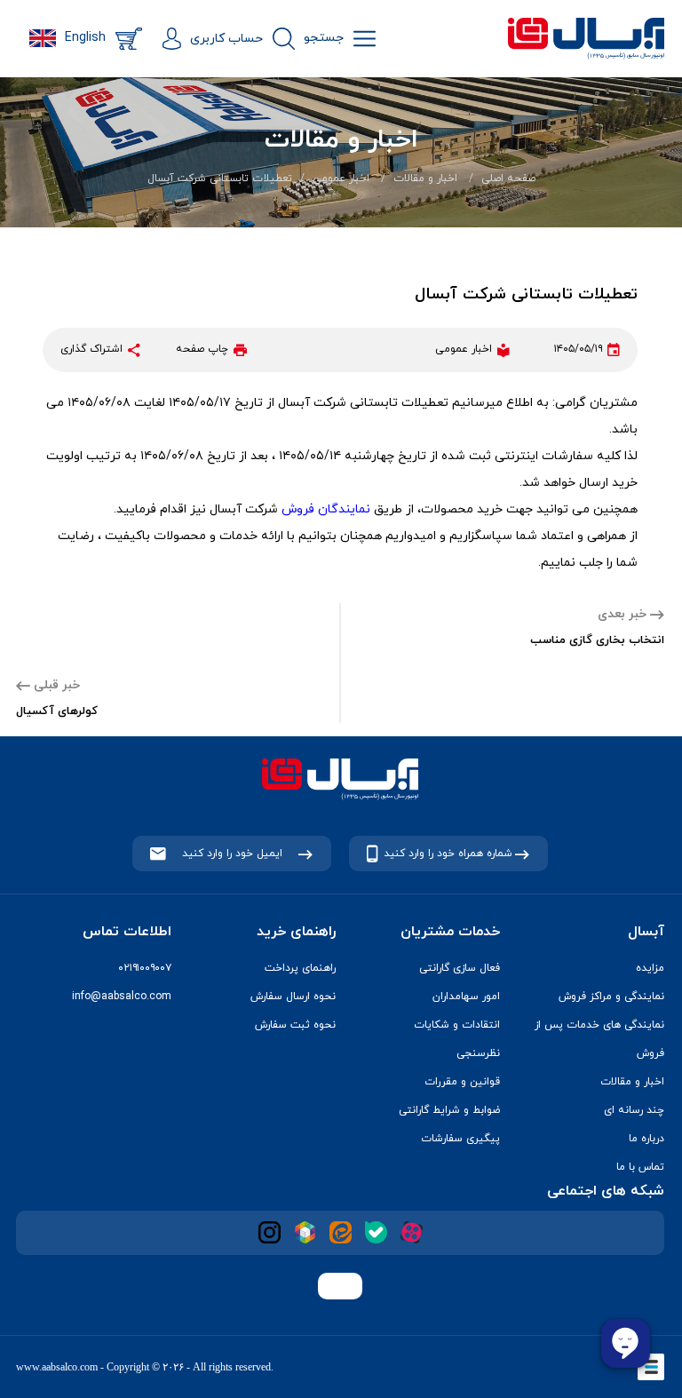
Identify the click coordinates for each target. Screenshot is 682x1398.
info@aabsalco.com (121, 996)
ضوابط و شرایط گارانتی (449, 1110)
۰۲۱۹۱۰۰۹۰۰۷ (144, 968)
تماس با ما (640, 1167)
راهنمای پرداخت (300, 968)
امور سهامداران (466, 996)
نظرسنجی (478, 1053)
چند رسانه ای (634, 1110)
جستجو (324, 37)
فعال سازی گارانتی (459, 968)
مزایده (650, 968)
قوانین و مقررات (462, 1082)
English (85, 37)
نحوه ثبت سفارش (295, 1025)
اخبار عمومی (341, 178)
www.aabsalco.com (57, 1367)
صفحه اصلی (508, 178)
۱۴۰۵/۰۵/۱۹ (578, 349)
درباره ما (646, 1139)
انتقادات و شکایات (457, 1025)
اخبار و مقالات (425, 178)
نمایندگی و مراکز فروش (611, 996)
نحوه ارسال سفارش (293, 996)
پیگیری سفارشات (460, 1139)
